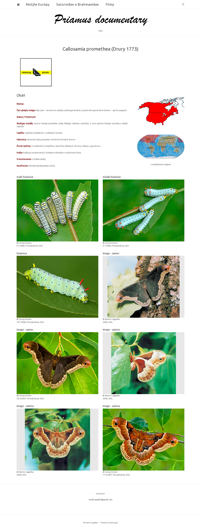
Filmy (110, 4)
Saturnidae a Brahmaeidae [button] (77, 4)
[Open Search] (183, 4)
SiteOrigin (113, 523)
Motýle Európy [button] (38, 4)
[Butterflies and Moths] (18, 4)
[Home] (100, 27)
